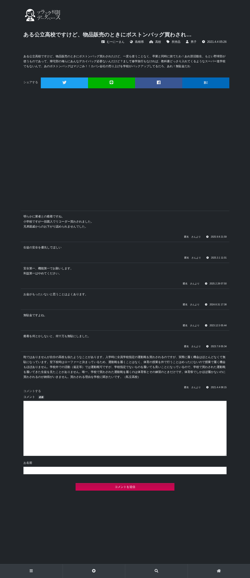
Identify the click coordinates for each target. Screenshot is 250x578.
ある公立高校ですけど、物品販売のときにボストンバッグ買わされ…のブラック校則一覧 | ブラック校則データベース (41, 15)
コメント (33, 396)
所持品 (176, 41)
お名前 (27, 462)
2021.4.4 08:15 (219, 387)
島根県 (139, 41)
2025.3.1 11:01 (219, 257)
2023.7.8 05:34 (219, 346)
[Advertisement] (125, 148)
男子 (194, 41)
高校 (158, 41)
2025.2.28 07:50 (218, 283)
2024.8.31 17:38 (218, 304)
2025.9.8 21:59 (219, 236)
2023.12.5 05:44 (218, 325)
